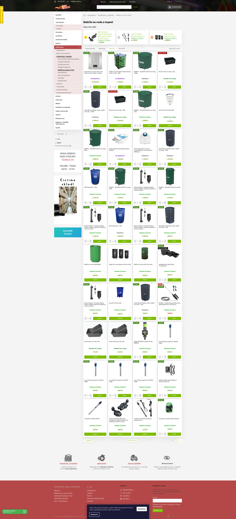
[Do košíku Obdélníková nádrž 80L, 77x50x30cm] (174, 279)
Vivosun (58, 29)
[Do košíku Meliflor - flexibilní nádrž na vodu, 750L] (149, 125)
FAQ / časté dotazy (61, 501)
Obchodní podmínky (61, 498)
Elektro (58, 43)
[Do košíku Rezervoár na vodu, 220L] (174, 87)
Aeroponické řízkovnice (63, 93)
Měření (58, 104)
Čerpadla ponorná (63, 64)
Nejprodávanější (90, 48)
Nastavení (94, 514)
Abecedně (122, 48)
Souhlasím (141, 509)
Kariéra (89, 496)
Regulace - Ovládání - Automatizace (62, 123)
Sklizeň (58, 115)
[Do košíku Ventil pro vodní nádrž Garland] (174, 434)
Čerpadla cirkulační (64, 62)
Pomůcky (61, 78)
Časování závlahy (61, 90)
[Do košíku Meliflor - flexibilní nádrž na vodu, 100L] (174, 202)
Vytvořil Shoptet (176, 516)
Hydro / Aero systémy (63, 53)
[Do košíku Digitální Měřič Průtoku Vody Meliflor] (149, 357)
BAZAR (58, 128)
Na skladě (62, 134)
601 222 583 (127, 493)
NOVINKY (59, 15)
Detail (120, 125)
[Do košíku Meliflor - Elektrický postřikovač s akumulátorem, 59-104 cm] (174, 318)
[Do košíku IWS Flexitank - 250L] (99, 202)
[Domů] (84, 15)
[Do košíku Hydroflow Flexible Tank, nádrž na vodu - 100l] (149, 318)
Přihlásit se (157, 510)
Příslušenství (60, 50)
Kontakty (132, 2)
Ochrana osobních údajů (95, 498)
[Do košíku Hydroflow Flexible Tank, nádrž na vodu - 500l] (174, 164)
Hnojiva (58, 96)
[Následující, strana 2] (176, 440)
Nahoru (88, 441)
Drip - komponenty (64, 75)
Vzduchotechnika (61, 40)
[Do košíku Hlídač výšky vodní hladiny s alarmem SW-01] (174, 395)
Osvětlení (59, 36)
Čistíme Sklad (60, 19)
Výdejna (90, 493)
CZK (169, 2)
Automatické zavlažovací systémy (68, 59)
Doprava (103, 2)
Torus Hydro (60, 87)
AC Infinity (59, 26)
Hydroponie (59, 47)
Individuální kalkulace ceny (63, 496)
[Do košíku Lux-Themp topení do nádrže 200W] (149, 395)
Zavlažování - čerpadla (64, 56)
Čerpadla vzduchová (64, 67)
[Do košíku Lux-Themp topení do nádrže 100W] (124, 395)
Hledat (135, 7)
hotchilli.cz (126, 496)
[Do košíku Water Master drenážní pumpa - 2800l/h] (124, 164)
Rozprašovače (62, 73)
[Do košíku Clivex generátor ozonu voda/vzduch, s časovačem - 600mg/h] (149, 164)
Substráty (59, 100)
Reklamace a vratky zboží (118, 2)
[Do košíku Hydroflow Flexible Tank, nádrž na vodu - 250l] (174, 241)
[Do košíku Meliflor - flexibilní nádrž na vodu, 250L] (124, 202)
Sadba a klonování (62, 111)
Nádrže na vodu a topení (66, 70)
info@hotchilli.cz (128, 490)
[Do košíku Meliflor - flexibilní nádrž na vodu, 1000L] (149, 87)
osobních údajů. (157, 506)
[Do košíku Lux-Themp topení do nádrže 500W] (174, 357)
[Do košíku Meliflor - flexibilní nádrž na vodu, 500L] (99, 164)
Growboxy (59, 32)
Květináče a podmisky (63, 107)
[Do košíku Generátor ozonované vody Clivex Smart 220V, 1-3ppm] (99, 87)
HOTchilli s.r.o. (91, 491)
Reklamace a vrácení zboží (63, 493)
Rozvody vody (62, 81)
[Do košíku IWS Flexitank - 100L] (124, 241)
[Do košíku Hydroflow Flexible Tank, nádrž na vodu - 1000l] (99, 125)
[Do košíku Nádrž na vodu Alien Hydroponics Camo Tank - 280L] (124, 87)
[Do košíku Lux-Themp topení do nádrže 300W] (99, 395)
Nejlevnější (102, 48)
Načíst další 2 (132, 441)
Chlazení (59, 84)
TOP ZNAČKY (60, 22)
